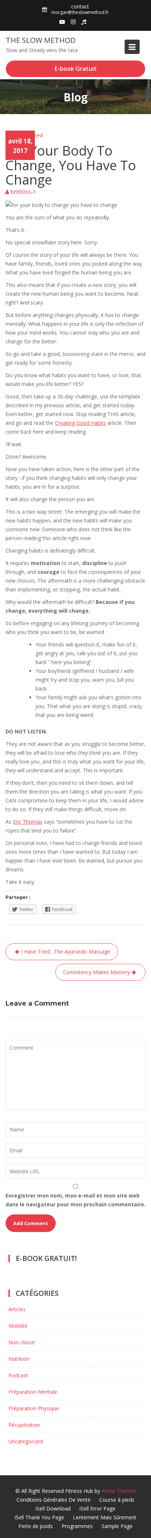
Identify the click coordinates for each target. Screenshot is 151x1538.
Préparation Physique (33, 1408)
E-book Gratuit (76, 69)
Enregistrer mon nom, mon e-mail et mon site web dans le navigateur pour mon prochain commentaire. (75, 1200)
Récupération (24, 1424)
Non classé (21, 1342)
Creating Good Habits (80, 422)
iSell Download (53, 1508)
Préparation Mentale (32, 1391)
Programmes (77, 1526)
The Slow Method (41, 40)
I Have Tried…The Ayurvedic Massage (65, 951)
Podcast (18, 1375)
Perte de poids (35, 1526)
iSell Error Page (97, 1508)
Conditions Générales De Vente (53, 1499)
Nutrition (18, 1358)
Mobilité (17, 1325)
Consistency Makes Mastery (96, 972)
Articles (17, 1309)
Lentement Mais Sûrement (104, 1517)
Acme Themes (119, 1490)
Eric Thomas (28, 821)
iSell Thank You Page (39, 1517)
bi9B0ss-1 (24, 191)
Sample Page (117, 1526)
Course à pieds (117, 1499)
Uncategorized (24, 135)
